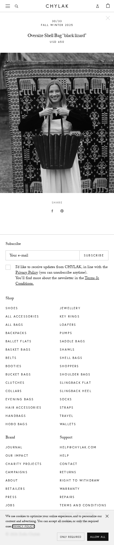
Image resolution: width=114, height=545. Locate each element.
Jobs (10, 505)
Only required (70, 536)
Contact (68, 464)
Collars (14, 391)
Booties (14, 366)
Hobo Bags (17, 424)
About (12, 480)
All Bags (15, 325)
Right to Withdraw (80, 480)
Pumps (66, 333)
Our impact (17, 455)
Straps (67, 407)
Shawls (67, 349)
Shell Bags (71, 358)
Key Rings (70, 316)
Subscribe (94, 255)
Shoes (12, 308)
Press (11, 497)
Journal (14, 447)
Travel (66, 416)
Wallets (68, 424)
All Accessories (22, 316)
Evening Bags (20, 399)
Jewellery (70, 308)
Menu (8, 6)
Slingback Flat (75, 383)
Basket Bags (18, 349)
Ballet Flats (19, 341)
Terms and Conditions (83, 505)
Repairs (67, 497)
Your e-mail (19, 256)
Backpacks (16, 333)
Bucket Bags (18, 374)
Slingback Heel (76, 391)
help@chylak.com (78, 447)
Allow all (97, 536)
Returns (68, 472)
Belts (11, 358)
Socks (66, 399)
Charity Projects (24, 464)
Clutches (15, 383)
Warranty (70, 489)
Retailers (15, 489)
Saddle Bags (72, 341)
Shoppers (69, 366)
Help (64, 455)
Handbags (16, 416)
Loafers (68, 325)
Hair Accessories (24, 407)
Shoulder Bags (75, 374)
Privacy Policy (26, 273)
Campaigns (17, 472)
